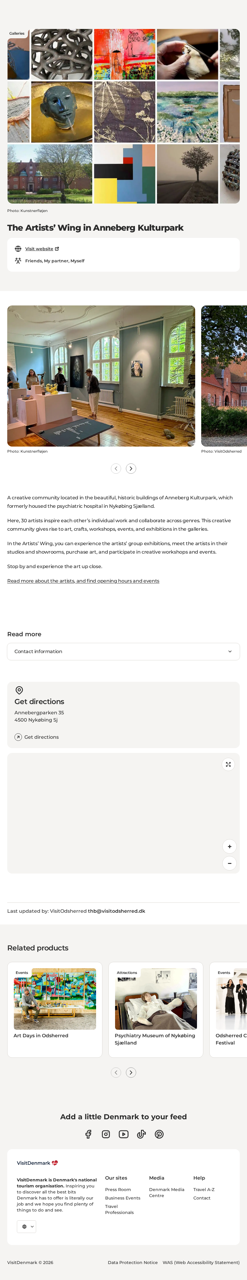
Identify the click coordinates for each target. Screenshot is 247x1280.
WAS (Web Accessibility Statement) (201, 1262)
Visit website (39, 248)
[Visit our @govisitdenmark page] (141, 1134)
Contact (202, 1198)
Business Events (122, 1198)
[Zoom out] (229, 863)
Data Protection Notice (133, 1262)
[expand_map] (228, 764)
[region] (123, 813)
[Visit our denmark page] (88, 1134)
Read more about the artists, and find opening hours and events (83, 581)
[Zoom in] (229, 846)
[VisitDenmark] (37, 1163)
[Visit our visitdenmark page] (123, 1134)
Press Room (118, 1189)
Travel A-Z (203, 1189)
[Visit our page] (106, 1134)
